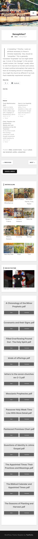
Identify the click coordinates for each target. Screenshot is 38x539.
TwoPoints (29, 535)
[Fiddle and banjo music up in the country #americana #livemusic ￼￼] (19, 279)
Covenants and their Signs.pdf (19, 322)
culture (30, 150)
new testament (7, 152)
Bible (10, 150)
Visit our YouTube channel (12, 288)
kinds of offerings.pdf (19, 358)
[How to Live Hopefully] (25, 109)
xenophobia (21, 152)
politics (15, 152)
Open (11, 312)
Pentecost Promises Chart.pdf (19, 429)
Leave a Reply (10, 171)
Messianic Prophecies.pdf (19, 393)
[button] (33, 13)
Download (27, 312)
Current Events (17, 150)
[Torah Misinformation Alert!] (10, 110)
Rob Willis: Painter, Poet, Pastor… (14, 15)
